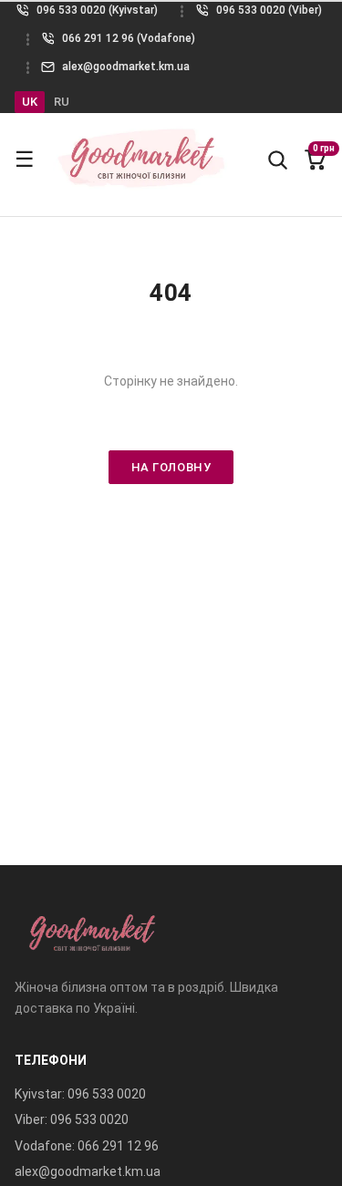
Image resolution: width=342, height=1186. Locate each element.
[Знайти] (277, 159)
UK (29, 101)
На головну (171, 467)
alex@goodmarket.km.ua (88, 1171)
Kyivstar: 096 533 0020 (80, 1094)
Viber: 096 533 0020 (72, 1119)
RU (61, 101)
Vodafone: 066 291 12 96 (87, 1146)
